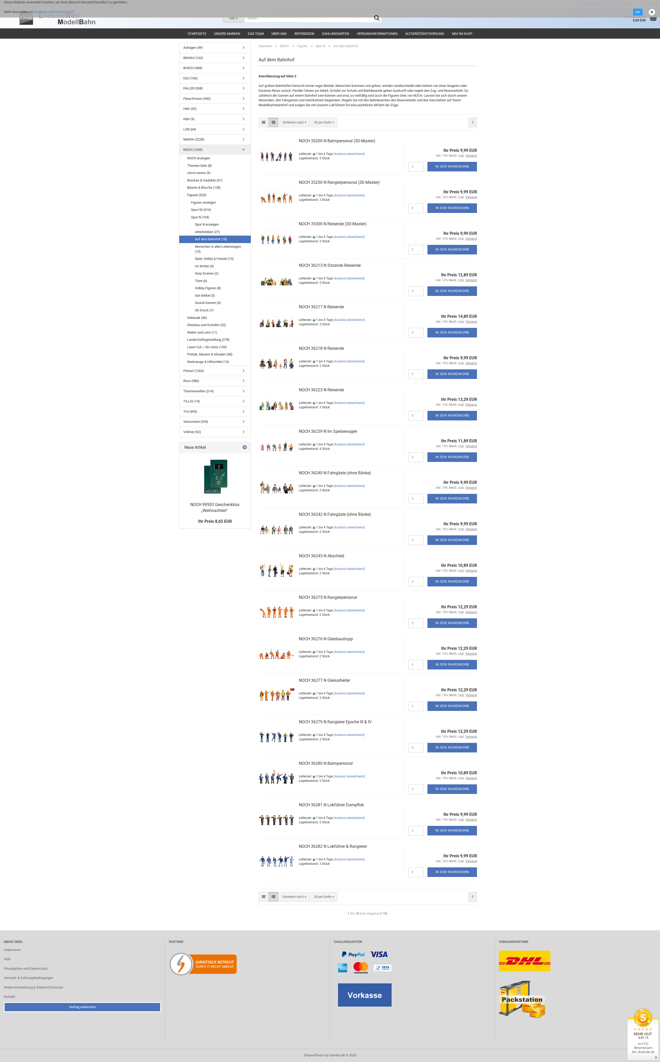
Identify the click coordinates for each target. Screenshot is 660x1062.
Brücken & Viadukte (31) (204, 180)
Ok (638, 12)
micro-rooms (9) (199, 173)
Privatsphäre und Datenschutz (51, 12)
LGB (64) (189, 129)
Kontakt (9, 997)
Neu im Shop (462, 34)
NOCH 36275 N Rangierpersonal (328, 597)
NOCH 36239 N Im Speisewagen (328, 431)
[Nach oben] (646, 1054)
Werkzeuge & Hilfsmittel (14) (208, 362)
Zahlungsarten (335, 34)
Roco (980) (191, 381)
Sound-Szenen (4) (208, 303)
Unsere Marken (227, 34)
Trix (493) (190, 411)
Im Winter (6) (204, 266)
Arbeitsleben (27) (207, 232)
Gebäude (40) (197, 318)
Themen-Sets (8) (199, 166)
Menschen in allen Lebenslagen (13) (218, 249)
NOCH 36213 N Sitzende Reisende (330, 265)
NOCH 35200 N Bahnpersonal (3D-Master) (337, 140)
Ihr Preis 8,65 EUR (215, 521)
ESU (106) (190, 78)
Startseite (197, 34)
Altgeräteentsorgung (424, 34)
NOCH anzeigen (198, 158)
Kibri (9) (189, 119)
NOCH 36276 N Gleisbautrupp (326, 638)
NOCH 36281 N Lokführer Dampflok (331, 804)
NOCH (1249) (193, 150)
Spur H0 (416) (201, 210)
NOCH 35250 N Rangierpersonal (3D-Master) (339, 182)
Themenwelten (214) (198, 391)
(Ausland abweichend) (349, 154)
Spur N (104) (200, 217)
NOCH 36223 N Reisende (321, 389)
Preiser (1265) (193, 371)
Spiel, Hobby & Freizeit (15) (214, 259)
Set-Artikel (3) (205, 295)
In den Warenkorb (452, 166)
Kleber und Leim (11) (202, 332)
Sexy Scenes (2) (207, 273)
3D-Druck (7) (204, 310)
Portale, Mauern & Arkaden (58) (210, 354)
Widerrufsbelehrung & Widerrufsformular (33, 987)
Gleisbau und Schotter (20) (206, 325)
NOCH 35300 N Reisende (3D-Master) (333, 223)
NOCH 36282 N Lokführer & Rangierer (333, 846)
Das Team (256, 34)
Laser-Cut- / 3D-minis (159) (207, 347)
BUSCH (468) (192, 68)
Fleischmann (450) (197, 99)
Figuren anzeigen (203, 202)
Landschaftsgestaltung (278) (208, 340)
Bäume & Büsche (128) (204, 187)
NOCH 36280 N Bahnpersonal (326, 763)
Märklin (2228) (193, 139)
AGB (7, 959)
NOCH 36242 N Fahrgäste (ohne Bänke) (335, 514)
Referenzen (304, 34)
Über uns (279, 34)
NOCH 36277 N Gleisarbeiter (324, 680)
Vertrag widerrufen (82, 1007)
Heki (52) (190, 109)
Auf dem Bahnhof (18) (211, 239)
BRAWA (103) (193, 58)
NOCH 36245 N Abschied (321, 555)
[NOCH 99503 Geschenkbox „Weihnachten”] (215, 476)
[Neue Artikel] (245, 448)
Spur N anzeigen (207, 224)
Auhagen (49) (193, 47)
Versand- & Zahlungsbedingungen (28, 978)
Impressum (12, 950)
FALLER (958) (193, 88)
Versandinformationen (377, 34)
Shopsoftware (314, 1055)
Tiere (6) (201, 281)
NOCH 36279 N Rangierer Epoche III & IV (335, 721)
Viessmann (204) (195, 422)
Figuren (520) (197, 195)
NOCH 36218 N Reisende (321, 348)
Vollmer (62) (192, 432)
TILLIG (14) (191, 401)
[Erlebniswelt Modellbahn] (117, 18)
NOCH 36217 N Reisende (321, 306)
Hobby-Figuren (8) (208, 288)
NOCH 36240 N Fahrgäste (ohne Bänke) (335, 472)
